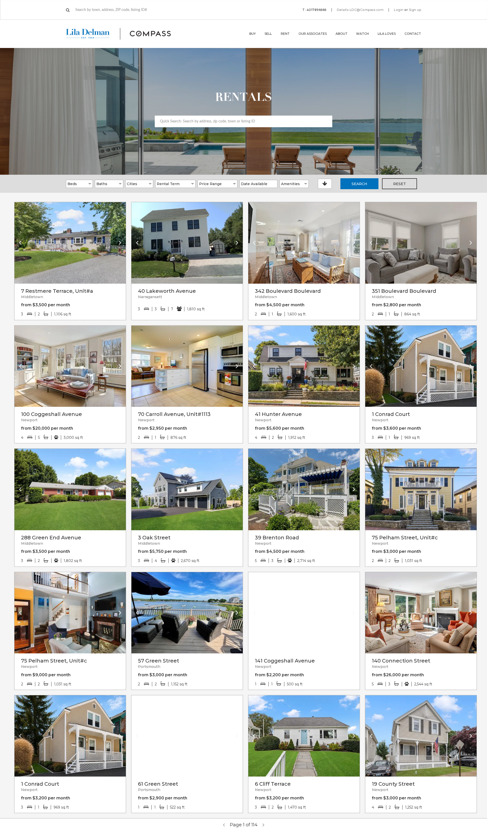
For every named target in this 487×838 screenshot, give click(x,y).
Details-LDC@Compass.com (360, 10)
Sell (268, 34)
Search (359, 184)
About (341, 34)
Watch (362, 34)
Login (399, 10)
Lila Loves (387, 34)
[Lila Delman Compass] (124, 33)
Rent (285, 34)
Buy (252, 34)
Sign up (415, 10)
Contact (413, 34)
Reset (399, 184)
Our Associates (313, 34)
